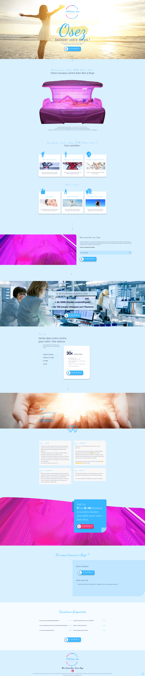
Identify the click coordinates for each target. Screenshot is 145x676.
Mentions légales (70, 675)
